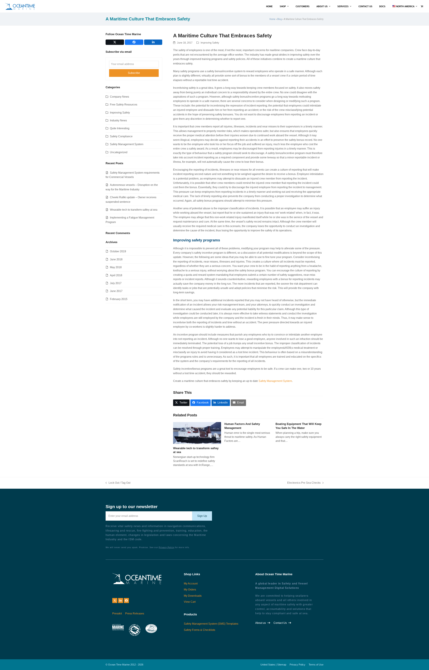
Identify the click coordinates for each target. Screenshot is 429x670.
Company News (119, 96)
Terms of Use (316, 664)
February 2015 (118, 299)
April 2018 (116, 275)
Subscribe (134, 72)
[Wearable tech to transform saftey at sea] (197, 432)
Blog (279, 19)
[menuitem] (405, 6)
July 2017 (115, 283)
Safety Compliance (121, 136)
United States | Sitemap (273, 664)
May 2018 (116, 267)
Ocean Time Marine (119, 664)
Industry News (118, 120)
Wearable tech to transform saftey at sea (133, 209)
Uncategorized (118, 152)
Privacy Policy (166, 547)
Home (272, 19)
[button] (181, 402)
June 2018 (116, 259)
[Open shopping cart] (422, 6)
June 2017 (116, 291)
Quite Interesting (119, 128)
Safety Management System (275, 381)
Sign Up (202, 515)
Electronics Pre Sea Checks (304, 483)
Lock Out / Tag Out (118, 483)
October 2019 (118, 251)
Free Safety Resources (123, 104)
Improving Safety (210, 42)
